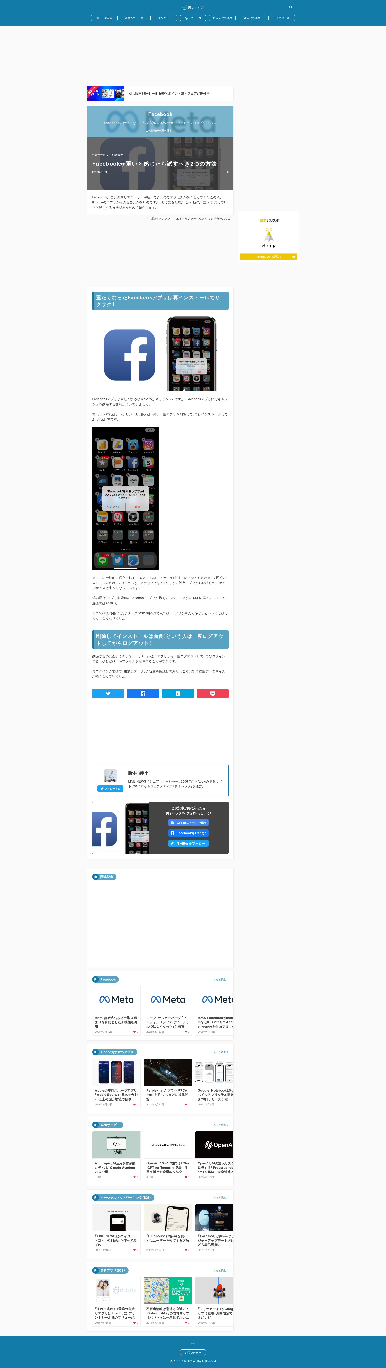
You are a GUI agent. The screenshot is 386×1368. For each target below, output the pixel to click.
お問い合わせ (193, 1352)
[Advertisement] (193, 56)
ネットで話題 (104, 18)
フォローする (112, 788)
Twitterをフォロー (191, 843)
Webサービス (100, 154)
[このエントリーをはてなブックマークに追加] (178, 693)
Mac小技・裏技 (252, 18)
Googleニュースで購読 (191, 823)
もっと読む (219, 979)
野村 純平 (138, 772)
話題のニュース (134, 18)
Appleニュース (192, 18)
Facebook (117, 154)
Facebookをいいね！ (191, 833)
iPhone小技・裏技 (222, 18)
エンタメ (163, 18)
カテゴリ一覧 (282, 18)
